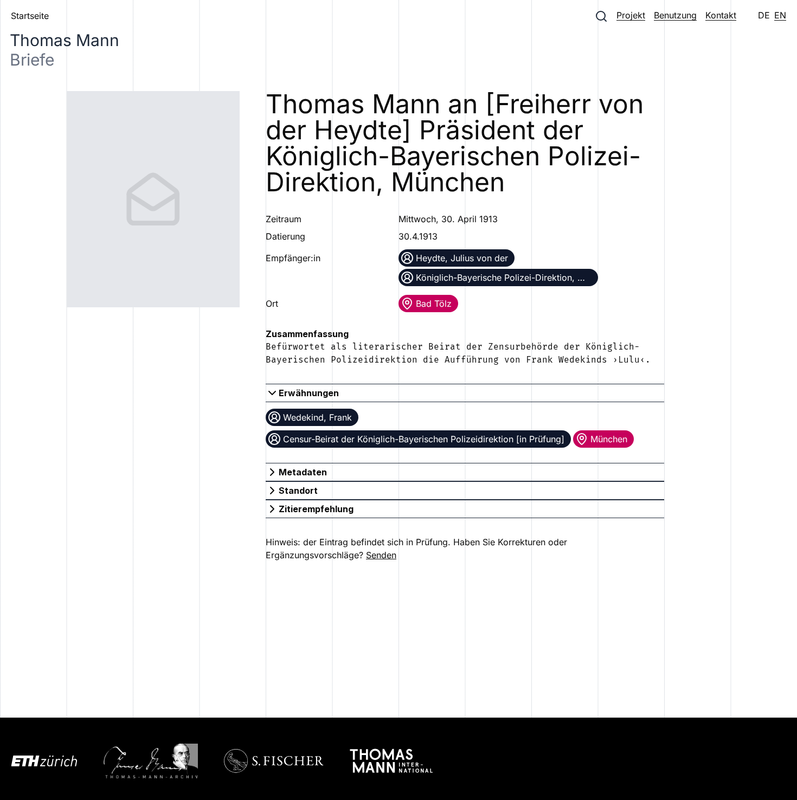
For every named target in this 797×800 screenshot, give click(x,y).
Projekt (630, 15)
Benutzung (675, 15)
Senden (381, 555)
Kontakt (720, 15)
